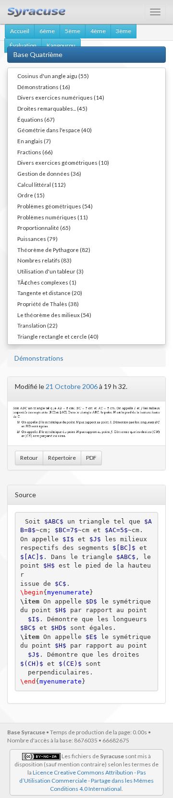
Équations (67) (36, 119)
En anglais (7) (34, 140)
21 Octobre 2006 (72, 386)
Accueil (19, 30)
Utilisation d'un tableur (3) (50, 271)
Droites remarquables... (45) (52, 108)
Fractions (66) (35, 151)
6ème (47, 30)
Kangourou (61, 45)
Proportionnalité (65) (44, 227)
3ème (123, 30)
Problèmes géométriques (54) (55, 206)
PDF (91, 457)
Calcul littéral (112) (41, 184)
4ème (98, 30)
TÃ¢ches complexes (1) (46, 282)
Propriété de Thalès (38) (48, 303)
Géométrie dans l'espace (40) (54, 129)
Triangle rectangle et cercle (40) (58, 336)
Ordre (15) (31, 195)
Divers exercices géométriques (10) (63, 162)
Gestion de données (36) (49, 173)
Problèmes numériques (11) (52, 217)
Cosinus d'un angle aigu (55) (53, 75)
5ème (72, 30)
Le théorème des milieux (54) (54, 314)
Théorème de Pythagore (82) (53, 249)
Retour (29, 457)
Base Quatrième (37, 54)
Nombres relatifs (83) (44, 260)
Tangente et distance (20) (49, 292)
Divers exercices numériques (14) (60, 97)
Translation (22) (37, 325)
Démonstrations (38, 358)
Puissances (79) (37, 238)
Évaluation (23, 45)
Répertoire (62, 457)
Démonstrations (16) (43, 86)
